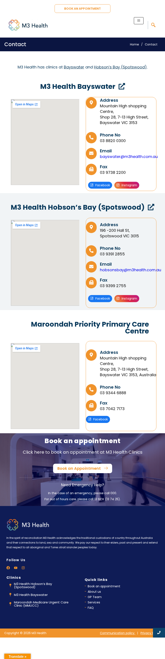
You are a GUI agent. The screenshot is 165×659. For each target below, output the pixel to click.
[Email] (91, 153)
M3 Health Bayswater (77, 86)
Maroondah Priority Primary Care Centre (90, 327)
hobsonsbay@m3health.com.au (130, 270)
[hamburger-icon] (139, 20)
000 (113, 493)
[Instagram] (23, 568)
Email (106, 151)
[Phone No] (91, 137)
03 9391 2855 (112, 254)
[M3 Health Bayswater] (122, 87)
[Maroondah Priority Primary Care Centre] (155, 324)
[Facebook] (8, 568)
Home (134, 44)
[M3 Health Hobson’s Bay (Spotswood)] (151, 207)
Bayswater (74, 67)
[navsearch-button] (153, 25)
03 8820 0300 (113, 140)
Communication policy (117, 633)
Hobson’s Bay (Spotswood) (120, 67)
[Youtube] (15, 568)
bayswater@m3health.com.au (129, 156)
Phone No (110, 135)
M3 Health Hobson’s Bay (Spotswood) (78, 207)
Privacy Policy (151, 633)
